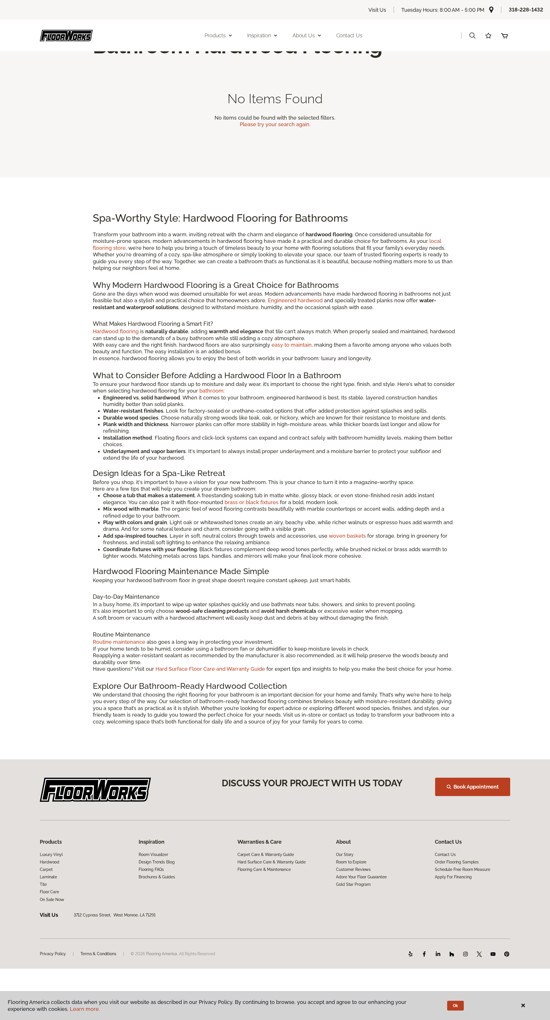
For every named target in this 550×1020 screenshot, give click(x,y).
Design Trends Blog (156, 862)
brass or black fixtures (251, 502)
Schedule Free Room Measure (462, 869)
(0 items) (504, 35)
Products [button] (215, 35)
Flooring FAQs (151, 869)
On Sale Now (52, 899)
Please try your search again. (275, 124)
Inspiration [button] (259, 35)
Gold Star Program (353, 884)
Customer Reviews (353, 869)
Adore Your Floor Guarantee (361, 877)
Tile (43, 884)
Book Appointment (476, 787)
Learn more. (85, 1009)
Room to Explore (351, 862)
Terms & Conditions (98, 953)
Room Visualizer (153, 854)
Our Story (344, 854)
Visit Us (377, 10)
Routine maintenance (119, 642)
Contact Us (349, 35)
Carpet (46, 869)
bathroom (211, 391)
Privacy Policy (53, 953)
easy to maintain (292, 345)
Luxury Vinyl (51, 854)
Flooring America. (162, 953)
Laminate (48, 877)
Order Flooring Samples (457, 862)
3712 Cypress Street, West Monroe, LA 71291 (115, 915)
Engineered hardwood (295, 300)
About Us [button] (303, 35)
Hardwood (49, 862)
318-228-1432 (526, 10)
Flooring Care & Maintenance (264, 869)
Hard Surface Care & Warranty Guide (271, 862)
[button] (472, 35)
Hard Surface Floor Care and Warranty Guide (210, 669)
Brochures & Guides (157, 877)
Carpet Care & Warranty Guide (265, 854)
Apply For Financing (453, 877)
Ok (455, 1005)
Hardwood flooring (116, 331)
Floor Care (49, 892)
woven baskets (347, 536)
